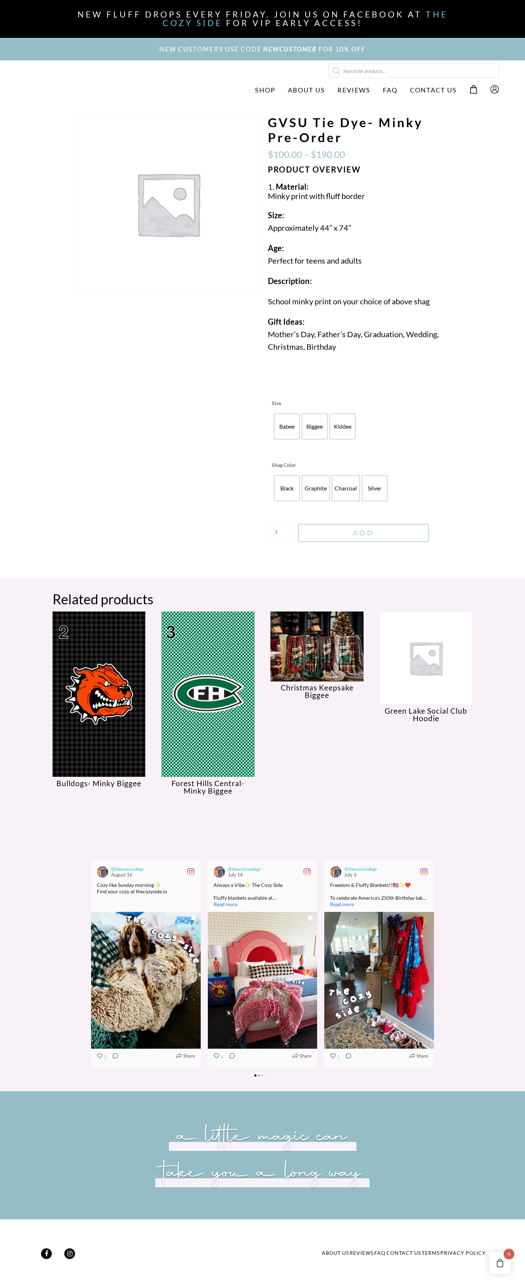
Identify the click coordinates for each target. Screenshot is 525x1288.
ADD (363, 533)
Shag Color (284, 465)
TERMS (431, 1253)
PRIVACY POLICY (463, 1253)
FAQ (390, 90)
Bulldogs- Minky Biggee (98, 783)
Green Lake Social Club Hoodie (426, 714)
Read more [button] (226, 904)
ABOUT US (306, 90)
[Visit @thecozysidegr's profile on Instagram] (102, 872)
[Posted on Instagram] (190, 872)
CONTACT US (433, 90)
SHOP (265, 90)
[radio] (286, 426)
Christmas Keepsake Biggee (317, 691)
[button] (91, 963)
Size (276, 403)
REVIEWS (354, 90)
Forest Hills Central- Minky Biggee (207, 787)
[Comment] (113, 1057)
